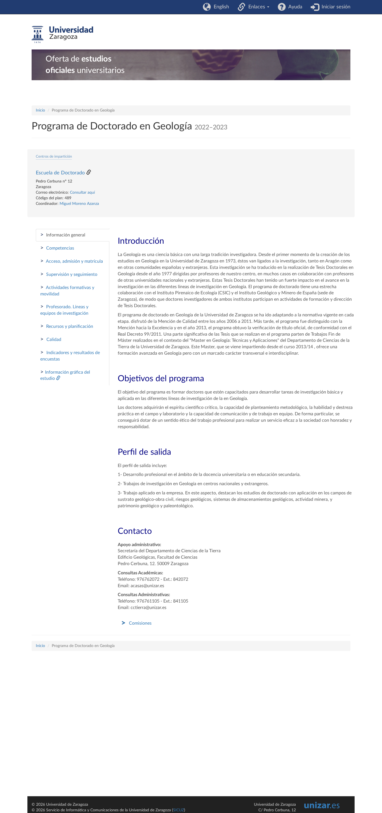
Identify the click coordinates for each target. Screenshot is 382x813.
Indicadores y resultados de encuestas (70, 355)
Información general (62, 235)
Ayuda (294, 7)
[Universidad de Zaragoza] (62, 34)
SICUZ (178, 810)
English (220, 7)
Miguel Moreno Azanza (79, 204)
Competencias (57, 248)
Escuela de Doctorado (60, 173)
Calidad (50, 339)
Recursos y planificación (66, 326)
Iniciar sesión (334, 7)
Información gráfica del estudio (65, 375)
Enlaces (256, 7)
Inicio (40, 110)
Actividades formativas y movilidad (67, 290)
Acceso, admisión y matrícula (71, 261)
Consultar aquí (82, 193)
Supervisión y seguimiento (68, 274)
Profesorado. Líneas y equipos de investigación (64, 310)
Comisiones (140, 623)
